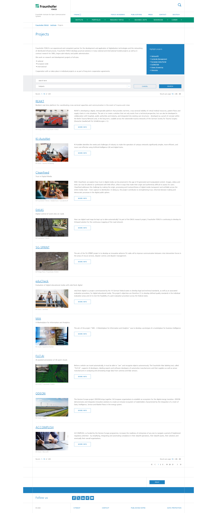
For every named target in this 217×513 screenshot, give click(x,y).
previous (155, 464)
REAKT (40, 101)
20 (176, 94)
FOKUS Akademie (118, 14)
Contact (162, 14)
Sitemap (77, 508)
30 (180, 94)
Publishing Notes (138, 508)
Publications (136, 14)
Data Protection (174, 508)
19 (167, 464)
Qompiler (154, 70)
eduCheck (42, 281)
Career (174, 20)
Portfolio (96, 20)
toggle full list (129, 86)
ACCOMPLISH (45, 427)
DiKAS (40, 210)
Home (77, 14)
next (177, 464)
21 (173, 464)
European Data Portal (158, 62)
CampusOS (155, 56)
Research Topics (117, 20)
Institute (79, 20)
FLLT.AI (40, 356)
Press (150, 14)
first (151, 464)
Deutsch (176, 14)
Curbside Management (159, 59)
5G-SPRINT (43, 247)
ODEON (41, 393)
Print (157, 482)
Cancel (145, 86)
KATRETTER (155, 64)
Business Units (141, 20)
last (180, 464)
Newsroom (158, 20)
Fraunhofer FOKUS (42, 25)
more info (82, 127)
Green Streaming (157, 67)
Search (179, 5)
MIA (38, 318)
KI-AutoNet (43, 138)
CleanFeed (42, 172)
